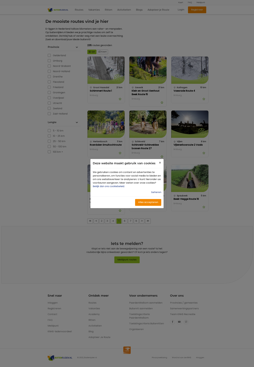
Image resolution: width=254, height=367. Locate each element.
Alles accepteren (148, 202)
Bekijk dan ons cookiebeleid (109, 186)
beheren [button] (156, 192)
